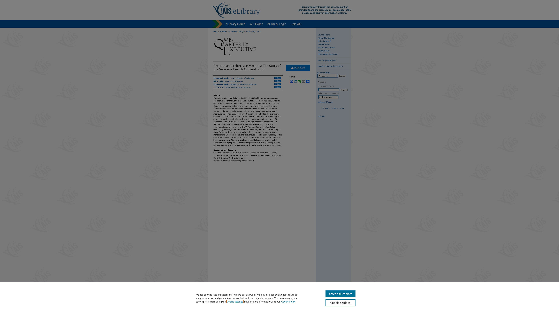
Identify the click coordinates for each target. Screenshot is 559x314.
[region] (279, 298)
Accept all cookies (340, 294)
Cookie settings (235, 301)
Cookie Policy (288, 301)
